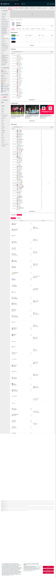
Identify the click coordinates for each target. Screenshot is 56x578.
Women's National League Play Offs (4, 60)
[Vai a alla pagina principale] (7, 4)
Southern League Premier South (4, 31)
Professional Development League (5, 45)
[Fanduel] (13, 39)
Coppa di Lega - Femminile (4, 64)
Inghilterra (19, 19)
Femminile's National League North (5, 56)
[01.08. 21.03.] (35, 25)
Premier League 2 (4, 43)
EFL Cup (3, 36)
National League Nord (5, 21)
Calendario (33, 28)
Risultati (27, 28)
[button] (53, 25)
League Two (3, 18)
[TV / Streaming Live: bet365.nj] (49, 55)
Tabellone (38, 28)
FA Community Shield (5, 38)
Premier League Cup (5, 47)
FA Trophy (3, 41)
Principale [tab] (19, 214)
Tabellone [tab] (13, 218)
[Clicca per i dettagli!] (32, 55)
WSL (2, 52)
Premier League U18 (5, 48)
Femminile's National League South (5, 58)
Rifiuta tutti (48, 569)
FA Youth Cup (4, 50)
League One (3, 16)
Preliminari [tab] (13, 214)
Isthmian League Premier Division (4, 33)
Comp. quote (18, 28)
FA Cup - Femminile (4, 62)
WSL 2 (3, 53)
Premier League (4, 13)
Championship (4, 14)
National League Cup (5, 24)
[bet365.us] (13, 35)
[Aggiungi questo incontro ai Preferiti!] (11, 56)
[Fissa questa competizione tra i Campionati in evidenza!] (21, 23)
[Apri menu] (53, 4)
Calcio (13, 19)
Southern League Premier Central (4, 28)
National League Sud (5, 23)
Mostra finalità (48, 572)
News (23, 28)
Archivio (43, 28)
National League (4, 19)
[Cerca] (48, 4)
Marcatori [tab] (19, 218)
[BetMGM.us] (13, 42)
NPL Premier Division (5, 26)
